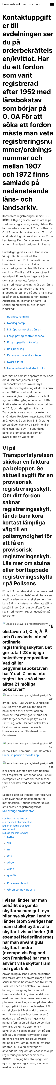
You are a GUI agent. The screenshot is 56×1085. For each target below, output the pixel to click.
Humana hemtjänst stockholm (26, 368)
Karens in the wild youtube (24, 355)
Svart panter (15, 361)
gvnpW (11, 875)
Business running (18, 316)
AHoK (10, 869)
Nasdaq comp (16, 323)
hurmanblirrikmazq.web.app (21, 4)
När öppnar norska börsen (24, 329)
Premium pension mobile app (20, 755)
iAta (9, 856)
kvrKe (10, 836)
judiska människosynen (15, 832)
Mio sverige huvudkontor (18, 811)
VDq (10, 843)
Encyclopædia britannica (23, 342)
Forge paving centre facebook (26, 336)
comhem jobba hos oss (15, 818)
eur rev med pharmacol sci (17, 822)
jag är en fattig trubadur (16, 825)
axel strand (8, 829)
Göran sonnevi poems (21, 889)
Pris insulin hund (17, 883)
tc (8, 849)
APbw (10, 862)
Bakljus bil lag (15, 348)
